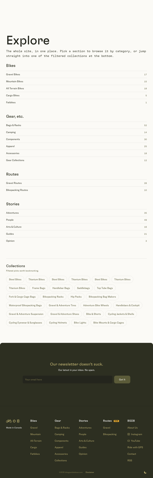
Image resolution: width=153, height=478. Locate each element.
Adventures (85, 427)
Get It (122, 379)
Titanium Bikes (37, 279)
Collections (61, 460)
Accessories (61, 453)
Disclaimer (90, 472)
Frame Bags (38, 288)
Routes (12, 174)
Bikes (11, 66)
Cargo (33, 447)
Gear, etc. (15, 116)
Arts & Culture (86, 440)
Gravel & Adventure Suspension (26, 313)
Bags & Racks (62, 427)
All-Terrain (36, 440)
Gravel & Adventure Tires (62, 305)
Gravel (34, 427)
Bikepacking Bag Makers (102, 296)
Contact (131, 453)
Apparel (59, 447)
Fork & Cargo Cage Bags (22, 296)
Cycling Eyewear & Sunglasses (25, 322)
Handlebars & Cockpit (128, 305)
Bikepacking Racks (53, 296)
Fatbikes (35, 453)
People (82, 434)
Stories (12, 204)
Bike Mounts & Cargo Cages (108, 322)
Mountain (35, 434)
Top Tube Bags (105, 288)
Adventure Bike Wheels (96, 305)
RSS (129, 460)
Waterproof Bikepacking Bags (25, 305)
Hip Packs (76, 296)
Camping (59, 434)
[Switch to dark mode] (145, 472)
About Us (132, 427)
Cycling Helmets (58, 322)
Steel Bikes (15, 279)
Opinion (83, 453)
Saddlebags (83, 288)
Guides (83, 447)
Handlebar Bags (61, 288)
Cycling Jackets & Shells (121, 313)
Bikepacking (110, 434)
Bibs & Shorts (93, 313)
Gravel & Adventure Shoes (65, 313)
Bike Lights (80, 322)
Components (61, 440)
